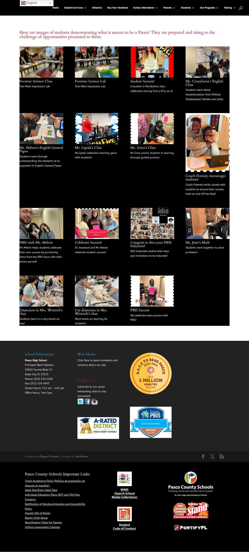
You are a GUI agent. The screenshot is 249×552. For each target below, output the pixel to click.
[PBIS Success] (152, 305)
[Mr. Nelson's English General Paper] (41, 143)
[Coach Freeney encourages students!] (207, 171)
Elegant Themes (49, 456)
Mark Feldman (45, 365)
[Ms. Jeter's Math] (207, 238)
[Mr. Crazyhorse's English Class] (207, 76)
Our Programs (207, 7)
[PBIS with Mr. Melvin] (41, 238)
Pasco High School (36, 360)
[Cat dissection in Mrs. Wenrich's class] (97, 305)
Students (186, 7)
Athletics (97, 7)
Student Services (73, 7)
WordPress (81, 456)
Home (56, 7)
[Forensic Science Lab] (97, 76)
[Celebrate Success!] (97, 238)
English (31, 2)
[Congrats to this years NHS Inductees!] (152, 238)
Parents (167, 7)
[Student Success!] (152, 76)
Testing (228, 7)
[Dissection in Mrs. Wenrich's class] (41, 305)
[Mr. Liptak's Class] (97, 143)
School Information (143, 7)
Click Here (83, 360)
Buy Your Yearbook (117, 7)
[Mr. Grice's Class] (152, 143)
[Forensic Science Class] (41, 76)
